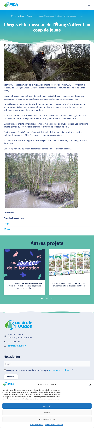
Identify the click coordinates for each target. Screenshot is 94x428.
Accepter (47, 406)
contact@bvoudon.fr (17, 346)
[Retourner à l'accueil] (11, 5)
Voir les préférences (47, 419)
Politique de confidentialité (54, 425)
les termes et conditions (59, 370)
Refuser (47, 413)
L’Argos (7, 223)
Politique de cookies (36, 425)
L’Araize (7, 229)
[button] (90, 384)
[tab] (42, 298)
